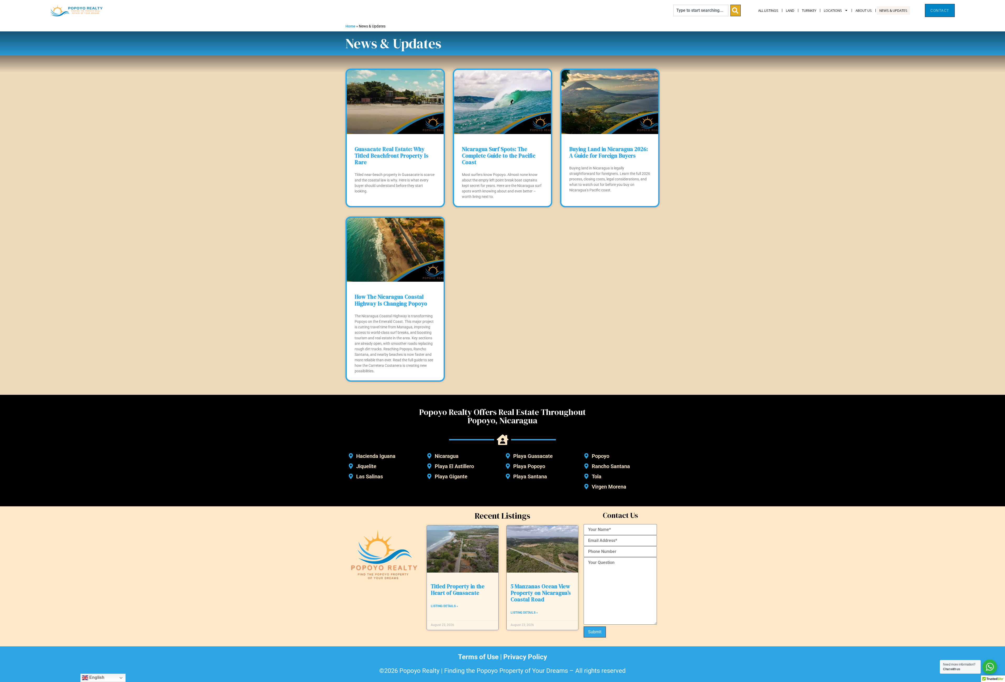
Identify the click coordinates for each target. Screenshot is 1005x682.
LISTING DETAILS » (444, 606)
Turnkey (809, 10)
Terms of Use (478, 657)
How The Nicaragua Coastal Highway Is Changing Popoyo (391, 300)
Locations (833, 10)
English (96, 677)
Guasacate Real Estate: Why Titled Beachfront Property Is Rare (391, 155)
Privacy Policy (525, 657)
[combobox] (700, 10)
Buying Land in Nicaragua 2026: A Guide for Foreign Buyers (608, 152)
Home (350, 26)
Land (790, 10)
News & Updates (893, 10)
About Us (864, 10)
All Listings (768, 10)
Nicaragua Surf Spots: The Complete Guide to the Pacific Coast (498, 155)
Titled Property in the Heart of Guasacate (457, 590)
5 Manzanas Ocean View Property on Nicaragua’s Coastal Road (541, 593)
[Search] (735, 10)
